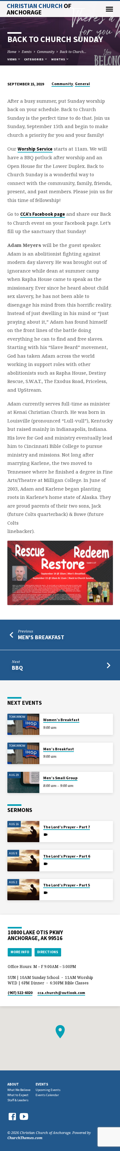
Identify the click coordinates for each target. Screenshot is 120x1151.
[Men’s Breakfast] (23, 753)
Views (12, 59)
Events (27, 51)
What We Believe (18, 1090)
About (13, 1084)
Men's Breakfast (41, 637)
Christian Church (39, 9)
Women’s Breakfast (61, 719)
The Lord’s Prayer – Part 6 (66, 856)
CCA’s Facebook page (42, 214)
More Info (20, 952)
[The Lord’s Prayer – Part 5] (23, 890)
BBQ (17, 667)
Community (45, 51)
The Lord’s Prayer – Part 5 (66, 885)
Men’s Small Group (60, 777)
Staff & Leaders (17, 1100)
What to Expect (17, 1095)
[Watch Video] (45, 834)
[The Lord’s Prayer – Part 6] (23, 860)
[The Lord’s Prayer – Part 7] (23, 831)
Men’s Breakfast (58, 748)
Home (11, 51)
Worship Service (35, 149)
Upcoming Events (48, 1090)
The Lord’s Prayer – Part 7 (66, 826)
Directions (47, 952)
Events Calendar (47, 1095)
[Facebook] (12, 1116)
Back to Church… (73, 51)
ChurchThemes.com (25, 1137)
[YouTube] (24, 1116)
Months (58, 59)
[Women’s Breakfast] (23, 724)
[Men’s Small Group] (23, 782)
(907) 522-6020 (20, 992)
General (82, 83)
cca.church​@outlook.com (61, 992)
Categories (34, 59)
